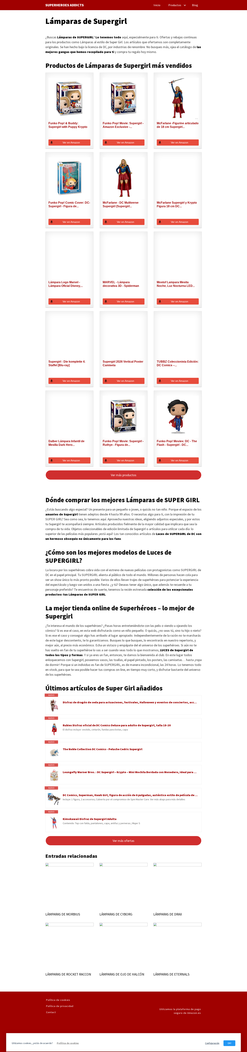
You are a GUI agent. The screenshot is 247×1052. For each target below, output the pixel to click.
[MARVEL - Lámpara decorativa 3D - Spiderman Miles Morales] (124, 258)
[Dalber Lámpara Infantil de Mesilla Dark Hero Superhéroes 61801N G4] (69, 417)
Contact (51, 1012)
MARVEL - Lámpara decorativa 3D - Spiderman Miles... (121, 284)
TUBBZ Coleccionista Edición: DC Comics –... (178, 363)
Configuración (212, 1043)
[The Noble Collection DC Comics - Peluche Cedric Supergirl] (54, 752)
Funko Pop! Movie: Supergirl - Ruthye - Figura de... (123, 443)
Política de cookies (58, 1000)
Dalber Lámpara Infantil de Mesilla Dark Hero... (66, 443)
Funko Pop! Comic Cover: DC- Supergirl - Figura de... (69, 204)
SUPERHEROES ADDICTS (64, 5)
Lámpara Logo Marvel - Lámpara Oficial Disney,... (65, 284)
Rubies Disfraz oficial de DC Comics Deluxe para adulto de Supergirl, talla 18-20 (117, 725)
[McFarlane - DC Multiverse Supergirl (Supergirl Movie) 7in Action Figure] (124, 178)
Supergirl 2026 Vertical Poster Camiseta (123, 363)
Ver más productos (123, 475)
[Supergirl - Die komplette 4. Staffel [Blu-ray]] (69, 337)
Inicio (157, 5)
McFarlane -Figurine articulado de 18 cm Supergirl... (178, 125)
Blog (195, 5)
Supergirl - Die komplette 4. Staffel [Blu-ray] (66, 363)
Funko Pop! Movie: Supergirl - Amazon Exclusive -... (123, 125)
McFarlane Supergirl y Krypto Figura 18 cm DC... (177, 204)
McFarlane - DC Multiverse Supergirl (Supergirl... (121, 204)
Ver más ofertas (123, 841)
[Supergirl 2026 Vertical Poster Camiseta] (124, 337)
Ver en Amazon (71, 142)
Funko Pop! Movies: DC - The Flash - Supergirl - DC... (177, 443)
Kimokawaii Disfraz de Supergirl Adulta (89, 819)
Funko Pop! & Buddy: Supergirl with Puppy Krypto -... (67, 125)
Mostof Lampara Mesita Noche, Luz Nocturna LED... (176, 284)
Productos (174, 5)
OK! (229, 1043)
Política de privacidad (59, 1006)
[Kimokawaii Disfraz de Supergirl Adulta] (54, 823)
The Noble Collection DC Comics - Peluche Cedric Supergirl (102, 749)
